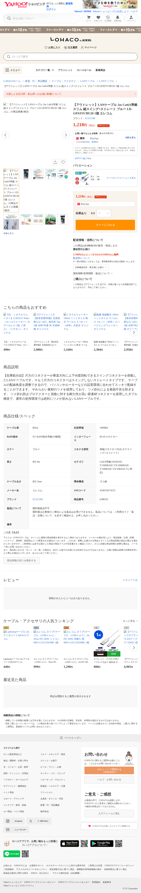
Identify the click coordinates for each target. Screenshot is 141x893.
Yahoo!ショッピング (12, 882)
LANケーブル (87, 81)
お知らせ (7, 865)
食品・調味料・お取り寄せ (15, 761)
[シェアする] (55, 162)
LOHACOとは (20, 865)
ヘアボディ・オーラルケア (15, 780)
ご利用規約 (8, 869)
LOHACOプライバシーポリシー (119, 865)
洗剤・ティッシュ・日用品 (15, 773)
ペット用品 (8, 792)
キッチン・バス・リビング (52, 773)
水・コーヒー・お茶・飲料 (15, 767)
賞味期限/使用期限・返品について (91, 273)
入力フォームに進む (109, 813)
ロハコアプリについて (34, 845)
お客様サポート (36, 865)
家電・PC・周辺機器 (36, 81)
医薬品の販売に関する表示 (15, 873)
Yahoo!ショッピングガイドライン (18, 886)
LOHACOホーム (12, 81)
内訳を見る (130, 137)
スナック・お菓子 (48, 761)
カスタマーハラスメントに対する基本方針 (65, 865)
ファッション (46, 792)
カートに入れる (105, 224)
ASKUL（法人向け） (40, 873)
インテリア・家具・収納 (14, 805)
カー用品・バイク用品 (13, 811)
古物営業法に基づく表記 (115, 869)
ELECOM (90, 118)
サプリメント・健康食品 (14, 786)
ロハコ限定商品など (12, 754)
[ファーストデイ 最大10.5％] (70, 29)
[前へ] (5, 135)
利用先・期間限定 (91, 142)
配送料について (81, 258)
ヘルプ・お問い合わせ (109, 779)
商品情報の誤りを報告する (21, 560)
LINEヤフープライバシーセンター (74, 882)
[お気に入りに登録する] (63, 162)
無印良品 (44, 811)
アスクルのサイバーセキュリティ (31, 869)
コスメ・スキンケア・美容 (52, 754)
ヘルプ (134, 11)
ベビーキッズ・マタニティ (52, 780)
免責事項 (107, 882)
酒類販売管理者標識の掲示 (89, 869)
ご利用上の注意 (95, 865)
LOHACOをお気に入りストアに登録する (111, 826)
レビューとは (130, 580)
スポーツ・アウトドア (13, 799)
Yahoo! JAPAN (82, 11)
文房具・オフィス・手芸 (51, 799)
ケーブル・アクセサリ (64, 81)
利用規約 (96, 882)
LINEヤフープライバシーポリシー (40, 882)
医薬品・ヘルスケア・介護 (52, 786)
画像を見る (8, 233)
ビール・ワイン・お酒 (50, 767)
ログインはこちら (83, 158)
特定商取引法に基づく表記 (62, 869)
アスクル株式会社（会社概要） (66, 873)
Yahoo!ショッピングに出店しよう (111, 11)
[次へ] (66, 135)
